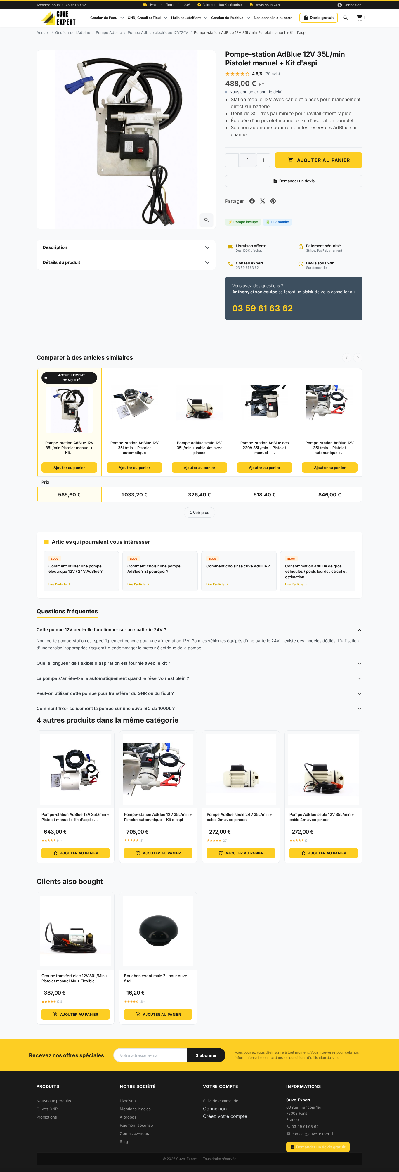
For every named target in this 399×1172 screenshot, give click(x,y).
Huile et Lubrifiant (186, 17)
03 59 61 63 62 (305, 1126)
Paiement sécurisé (136, 1125)
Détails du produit (61, 262)
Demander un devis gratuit (318, 1147)
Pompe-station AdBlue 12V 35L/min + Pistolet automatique (134, 448)
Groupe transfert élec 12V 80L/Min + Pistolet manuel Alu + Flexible (74, 978)
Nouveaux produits (54, 1100)
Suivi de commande (220, 1100)
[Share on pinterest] (273, 201)
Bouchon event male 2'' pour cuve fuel (155, 978)
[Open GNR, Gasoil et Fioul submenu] (165, 18)
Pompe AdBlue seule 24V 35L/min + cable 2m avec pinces (239, 817)
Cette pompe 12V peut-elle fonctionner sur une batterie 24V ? (101, 629)
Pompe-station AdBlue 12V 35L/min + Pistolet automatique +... (330, 448)
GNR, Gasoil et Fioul (144, 17)
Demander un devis (294, 181)
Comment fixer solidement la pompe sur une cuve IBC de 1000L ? (106, 708)
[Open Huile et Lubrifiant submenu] (205, 18)
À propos (128, 1117)
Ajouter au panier (319, 160)
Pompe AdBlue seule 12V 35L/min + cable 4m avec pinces (199, 448)
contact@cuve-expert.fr (313, 1133)
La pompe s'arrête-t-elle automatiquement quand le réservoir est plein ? (113, 678)
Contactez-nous (134, 1133)
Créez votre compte (225, 1116)
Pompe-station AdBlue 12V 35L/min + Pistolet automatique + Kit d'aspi (158, 817)
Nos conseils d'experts (273, 17)
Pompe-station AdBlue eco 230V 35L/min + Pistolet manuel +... (264, 448)
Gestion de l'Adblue (227, 17)
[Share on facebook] (252, 201)
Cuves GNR (47, 1109)
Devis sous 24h (264, 5)
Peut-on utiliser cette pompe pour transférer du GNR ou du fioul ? (105, 693)
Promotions (47, 1117)
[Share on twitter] (262, 201)
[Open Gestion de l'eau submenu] (122, 18)
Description (55, 247)
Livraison (128, 1100)
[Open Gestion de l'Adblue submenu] (248, 18)
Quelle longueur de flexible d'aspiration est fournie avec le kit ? (103, 663)
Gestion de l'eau (103, 17)
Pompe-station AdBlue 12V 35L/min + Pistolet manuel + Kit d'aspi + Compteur (75, 817)
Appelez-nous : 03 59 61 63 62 (61, 5)
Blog (124, 1141)
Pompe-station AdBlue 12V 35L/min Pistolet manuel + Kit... (69, 448)
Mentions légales (135, 1109)
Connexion (215, 1109)
